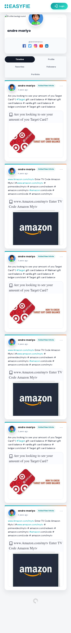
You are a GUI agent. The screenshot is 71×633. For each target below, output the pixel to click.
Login (59, 6)
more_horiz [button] (61, 86)
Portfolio (35, 74)
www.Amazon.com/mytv (21, 179)
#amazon (34, 190)
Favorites (19, 66)
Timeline (20, 59)
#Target (20, 99)
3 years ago (23, 90)
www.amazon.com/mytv (30, 182)
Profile (51, 59)
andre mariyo (26, 85)
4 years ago (23, 173)
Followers (51, 66)
